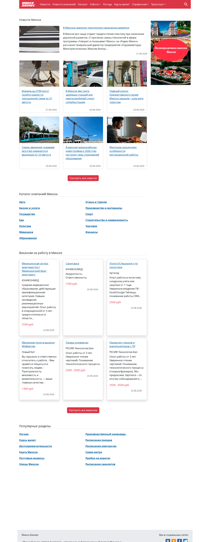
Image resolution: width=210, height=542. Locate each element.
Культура (25, 226)
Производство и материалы (103, 208)
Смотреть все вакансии (83, 410)
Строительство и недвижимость (106, 220)
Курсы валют (122, 4)
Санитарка (72, 263)
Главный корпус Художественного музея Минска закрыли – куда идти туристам (126, 96)
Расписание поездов (98, 440)
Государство (27, 214)
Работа (94, 4)
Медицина (26, 232)
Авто (22, 202)
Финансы (91, 232)
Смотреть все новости (83, 178)
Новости (45, 4)
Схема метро (93, 452)
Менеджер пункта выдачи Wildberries (38, 344)
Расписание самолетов (100, 464)
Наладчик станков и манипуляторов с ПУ (122, 344)
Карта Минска (28, 452)
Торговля (91, 226)
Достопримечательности (35, 446)
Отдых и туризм (96, 202)
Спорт (89, 214)
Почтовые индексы (31, 458)
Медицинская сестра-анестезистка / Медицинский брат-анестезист (35, 269)
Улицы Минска (29, 464)
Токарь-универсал (77, 342)
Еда (21, 220)
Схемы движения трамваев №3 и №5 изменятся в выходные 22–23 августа (38, 151)
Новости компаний (64, 4)
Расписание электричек (101, 446)
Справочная (139, 4)
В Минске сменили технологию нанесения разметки (96, 27)
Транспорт (157, 4)
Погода (107, 4)
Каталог (83, 4)
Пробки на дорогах (97, 458)
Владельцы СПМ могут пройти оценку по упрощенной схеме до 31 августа (37, 96)
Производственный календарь (105, 434)
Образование (28, 238)
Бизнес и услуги (29, 208)
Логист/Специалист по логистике (123, 265)
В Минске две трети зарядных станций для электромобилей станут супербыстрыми (80, 96)
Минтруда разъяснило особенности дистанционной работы (123, 151)
